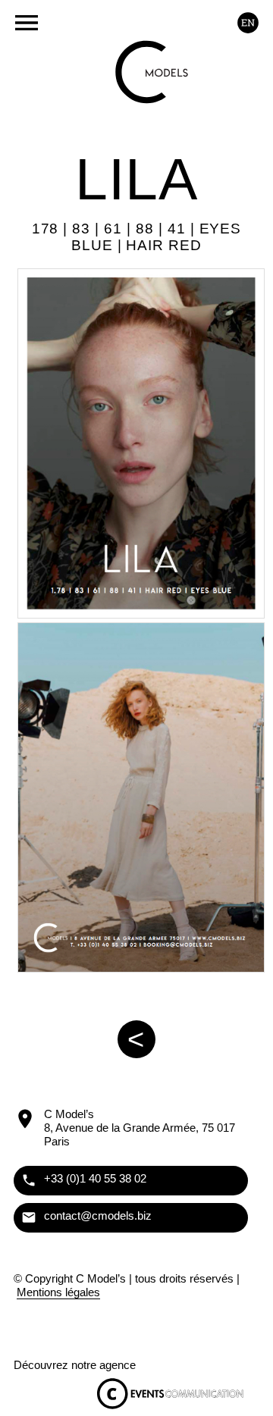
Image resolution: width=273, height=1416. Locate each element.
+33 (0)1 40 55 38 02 (95, 1178)
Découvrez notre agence (75, 1364)
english (247, 22)
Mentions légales (58, 1292)
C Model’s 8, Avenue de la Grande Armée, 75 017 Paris (139, 1127)
